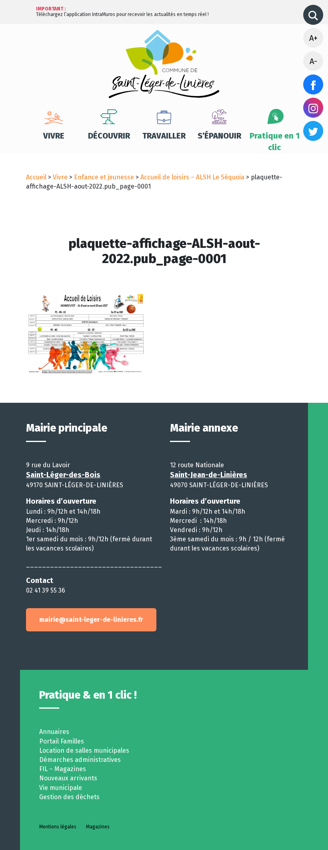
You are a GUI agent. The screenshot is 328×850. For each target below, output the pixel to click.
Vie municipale (60, 788)
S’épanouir (219, 136)
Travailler (164, 136)
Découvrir (109, 136)
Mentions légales (57, 827)
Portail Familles (61, 741)
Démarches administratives (80, 760)
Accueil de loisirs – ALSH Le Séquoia (192, 177)
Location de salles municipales (84, 750)
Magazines (98, 827)
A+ (313, 38)
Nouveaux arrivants (68, 778)
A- (313, 61)
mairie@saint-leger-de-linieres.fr (91, 619)
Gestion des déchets (69, 797)
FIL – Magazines (62, 769)
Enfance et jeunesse (104, 177)
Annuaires (54, 731)
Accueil (36, 177)
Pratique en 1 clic (275, 141)
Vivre (53, 136)
